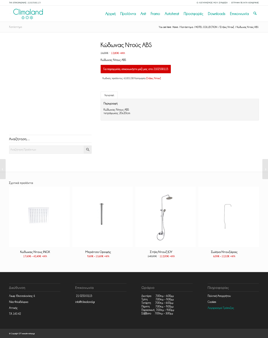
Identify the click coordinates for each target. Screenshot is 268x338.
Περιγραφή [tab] (109, 95)
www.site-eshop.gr (28, 334)
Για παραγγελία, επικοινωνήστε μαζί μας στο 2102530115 (135, 69)
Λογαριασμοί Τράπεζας (221, 307)
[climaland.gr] (27, 14)
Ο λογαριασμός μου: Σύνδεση (212, 3)
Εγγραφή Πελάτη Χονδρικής (245, 3)
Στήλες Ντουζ (153, 78)
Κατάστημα (15, 27)
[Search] (255, 14)
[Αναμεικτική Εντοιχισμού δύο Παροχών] (3, 169)
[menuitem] (212, 3)
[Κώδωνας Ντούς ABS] (265, 169)
